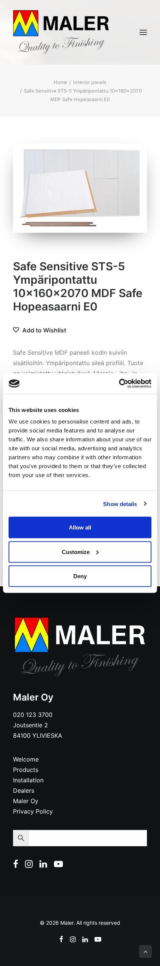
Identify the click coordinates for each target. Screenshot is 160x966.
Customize (76, 551)
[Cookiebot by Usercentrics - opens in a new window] (118, 384)
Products (25, 769)
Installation (28, 780)
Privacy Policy (33, 811)
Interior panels (89, 82)
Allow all (80, 527)
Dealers (23, 790)
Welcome (26, 759)
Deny (80, 576)
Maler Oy (25, 801)
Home (60, 82)
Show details (120, 503)
